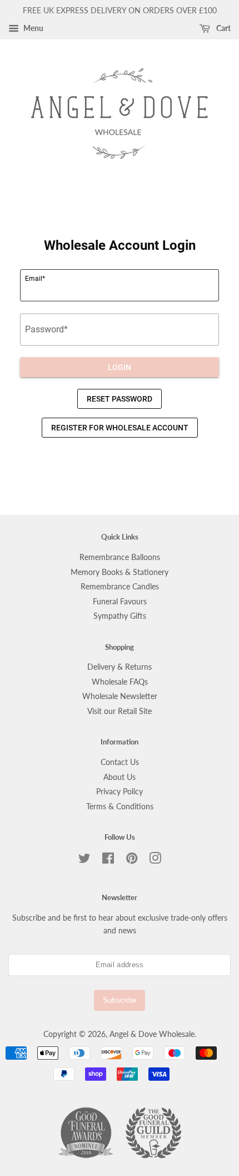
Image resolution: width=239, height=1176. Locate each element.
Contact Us (120, 762)
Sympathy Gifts (119, 616)
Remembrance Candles (120, 586)
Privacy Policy (119, 791)
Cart (223, 28)
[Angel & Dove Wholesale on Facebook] (108, 860)
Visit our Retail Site (119, 711)
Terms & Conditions (119, 806)
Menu (32, 28)
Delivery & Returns (119, 667)
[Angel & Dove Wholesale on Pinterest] (132, 860)
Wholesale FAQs (120, 681)
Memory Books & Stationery (119, 572)
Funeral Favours (120, 601)
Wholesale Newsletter (119, 696)
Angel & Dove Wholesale (152, 1034)
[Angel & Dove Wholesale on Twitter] (84, 860)
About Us (119, 777)
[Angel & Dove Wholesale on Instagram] (155, 860)
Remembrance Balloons (119, 557)
